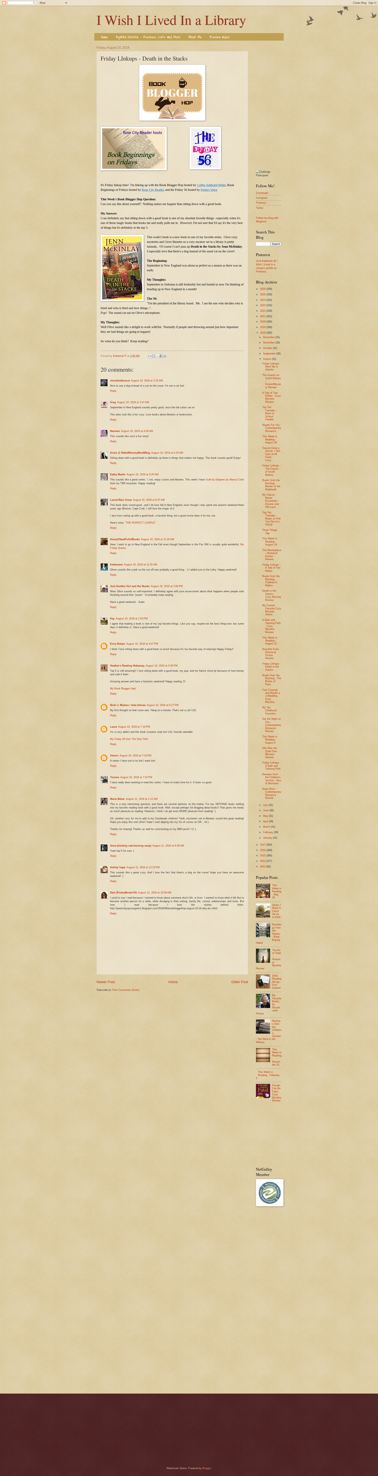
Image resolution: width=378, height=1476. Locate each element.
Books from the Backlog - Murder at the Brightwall (271, 485)
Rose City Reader (153, 189)
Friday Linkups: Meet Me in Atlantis (271, 366)
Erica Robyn (117, 643)
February (268, 832)
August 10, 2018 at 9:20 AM (142, 474)
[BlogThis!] (154, 356)
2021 (263, 316)
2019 (263, 327)
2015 (263, 855)
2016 (263, 850)
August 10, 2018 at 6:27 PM (163, 705)
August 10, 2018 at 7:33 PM (135, 755)
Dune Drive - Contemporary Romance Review (271, 793)
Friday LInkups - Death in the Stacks (271, 666)
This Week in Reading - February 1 (268, 1075)
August (267, 358)
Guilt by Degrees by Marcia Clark (225, 479)
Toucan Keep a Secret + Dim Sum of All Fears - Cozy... (271, 454)
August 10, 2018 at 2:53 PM (132, 618)
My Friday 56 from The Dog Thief (129, 739)
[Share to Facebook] (161, 356)
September (269, 353)
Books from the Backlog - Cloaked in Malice (271, 581)
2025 (263, 294)
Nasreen (115, 431)
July (266, 805)
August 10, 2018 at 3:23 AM (147, 380)
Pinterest (261, 202)
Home (104, 37)
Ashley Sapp (117, 867)
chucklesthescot (120, 380)
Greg (113, 402)
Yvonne (114, 777)
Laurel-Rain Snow (121, 499)
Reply (113, 390)
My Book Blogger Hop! (123, 688)
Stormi (114, 755)
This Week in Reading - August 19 (269, 541)
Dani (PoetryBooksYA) (123, 892)
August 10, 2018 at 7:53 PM (136, 777)
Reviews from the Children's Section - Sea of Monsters (271, 779)
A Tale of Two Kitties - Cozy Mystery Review (271, 397)
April (266, 821)
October (268, 348)
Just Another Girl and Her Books (130, 586)
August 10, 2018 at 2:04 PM (167, 586)
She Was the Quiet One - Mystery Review (270, 753)
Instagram (261, 197)
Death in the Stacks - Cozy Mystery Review (271, 595)
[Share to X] (157, 356)
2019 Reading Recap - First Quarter (276, 981)
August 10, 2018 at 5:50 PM (162, 665)
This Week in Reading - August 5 (269, 739)
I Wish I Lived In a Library (171, 19)
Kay (112, 618)
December (269, 337)
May (266, 815)
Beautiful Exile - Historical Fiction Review (271, 654)
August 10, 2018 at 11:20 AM (157, 539)
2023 (263, 305)
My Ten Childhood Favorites (269, 710)
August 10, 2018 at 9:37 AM (149, 499)
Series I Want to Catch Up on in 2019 (276, 911)
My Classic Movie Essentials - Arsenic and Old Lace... (270, 500)
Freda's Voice (209, 189)
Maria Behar (117, 798)
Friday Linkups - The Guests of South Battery (271, 470)
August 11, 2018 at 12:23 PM (143, 867)
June (266, 810)
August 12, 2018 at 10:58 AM (154, 892)
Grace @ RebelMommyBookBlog (130, 452)
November (269, 342)
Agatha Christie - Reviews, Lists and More (148, 37)
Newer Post (105, 982)
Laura (113, 726)
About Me (195, 37)
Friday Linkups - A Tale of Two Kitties (271, 567)
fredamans (116, 564)
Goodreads (262, 192)
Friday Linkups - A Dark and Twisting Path (271, 765)
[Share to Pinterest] (165, 356)
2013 (263, 866)
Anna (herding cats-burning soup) (130, 845)
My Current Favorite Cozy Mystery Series (271, 610)
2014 (263, 861)
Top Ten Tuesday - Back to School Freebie (269, 413)
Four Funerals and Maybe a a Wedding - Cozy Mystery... (271, 696)
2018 (263, 332)
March (267, 826)
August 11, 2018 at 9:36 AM (168, 845)
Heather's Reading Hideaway (127, 665)
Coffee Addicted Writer (211, 185)
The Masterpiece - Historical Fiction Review (271, 555)
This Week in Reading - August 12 (269, 640)
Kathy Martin (117, 474)
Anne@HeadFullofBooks (125, 539)
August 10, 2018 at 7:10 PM (134, 726)
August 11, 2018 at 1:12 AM (142, 798)
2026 (263, 288)
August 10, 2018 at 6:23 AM (167, 452)
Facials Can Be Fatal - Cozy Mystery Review (276, 1093)
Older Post (239, 982)
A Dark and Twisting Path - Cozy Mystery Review (271, 626)
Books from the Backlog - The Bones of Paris (271, 680)
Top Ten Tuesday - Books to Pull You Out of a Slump (271, 518)
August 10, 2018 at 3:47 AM (133, 402)
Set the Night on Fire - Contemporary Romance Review (271, 725)
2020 (263, 321)
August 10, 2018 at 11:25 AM (140, 564)
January (268, 837)
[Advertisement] (269, 105)
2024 (263, 299)
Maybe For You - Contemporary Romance (271, 428)
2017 (263, 844)
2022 (263, 310)
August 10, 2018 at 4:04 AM (137, 431)
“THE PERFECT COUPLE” (140, 522)
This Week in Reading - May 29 (276, 891)
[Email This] (150, 356)
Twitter (259, 207)
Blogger (206, 1468)
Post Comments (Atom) (125, 989)
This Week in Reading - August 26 (269, 439)
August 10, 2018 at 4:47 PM (142, 643)
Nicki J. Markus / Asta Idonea (127, 705)
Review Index (219, 37)
